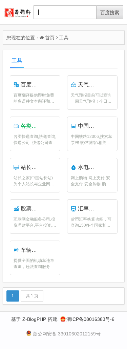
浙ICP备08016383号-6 (90, 319)
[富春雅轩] (17, 12)
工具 (63, 37)
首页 (50, 37)
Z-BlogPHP (34, 319)
